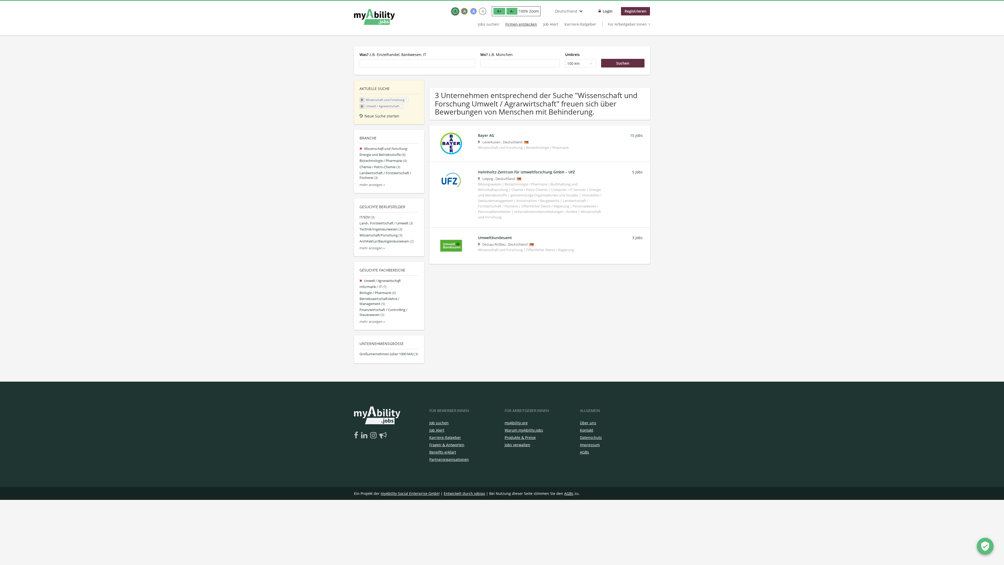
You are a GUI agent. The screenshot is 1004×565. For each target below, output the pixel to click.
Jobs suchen (488, 24)
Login (608, 11)
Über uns (588, 422)
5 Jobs (637, 172)
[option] (455, 11)
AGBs (584, 452)
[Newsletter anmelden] (383, 435)
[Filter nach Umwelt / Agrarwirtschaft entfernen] (362, 281)
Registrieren (635, 11)
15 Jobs (636, 135)
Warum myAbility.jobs (524, 430)
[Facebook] (357, 435)
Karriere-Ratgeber (580, 24)
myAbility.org (516, 422)
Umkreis (572, 54)
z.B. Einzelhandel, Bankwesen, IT (393, 54)
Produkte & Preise (520, 437)
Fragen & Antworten (446, 444)
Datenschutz (591, 437)
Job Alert (550, 24)
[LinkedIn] (365, 435)
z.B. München (496, 54)
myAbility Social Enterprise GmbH (410, 493)
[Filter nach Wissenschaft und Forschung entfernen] (362, 148)
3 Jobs (637, 237)
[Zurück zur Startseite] (374, 17)
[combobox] (417, 63)
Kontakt (586, 430)
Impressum (590, 444)
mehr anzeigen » (372, 185)
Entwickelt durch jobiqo (464, 493)
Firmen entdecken (521, 24)
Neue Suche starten (381, 116)
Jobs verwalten (517, 444)
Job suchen (439, 422)
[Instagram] (374, 435)
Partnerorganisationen (449, 459)
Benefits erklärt (442, 452)
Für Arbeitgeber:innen (627, 24)
